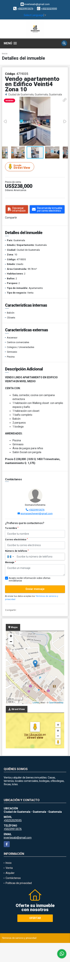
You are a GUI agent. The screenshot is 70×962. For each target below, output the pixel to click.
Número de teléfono (17, 550)
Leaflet (36, 702)
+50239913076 (25, 8)
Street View (21, 167)
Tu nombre (11, 528)
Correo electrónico (16, 539)
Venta (9, 867)
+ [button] (11, 636)
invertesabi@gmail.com (18, 837)
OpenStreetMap (56, 702)
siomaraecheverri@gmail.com (37, 513)
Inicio (4, 53)
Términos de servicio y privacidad (19, 938)
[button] (65, 100)
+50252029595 (49, 8)
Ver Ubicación (33, 734)
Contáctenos (13, 878)
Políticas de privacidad (19, 883)
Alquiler (10, 872)
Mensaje (10, 562)
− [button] (11, 641)
